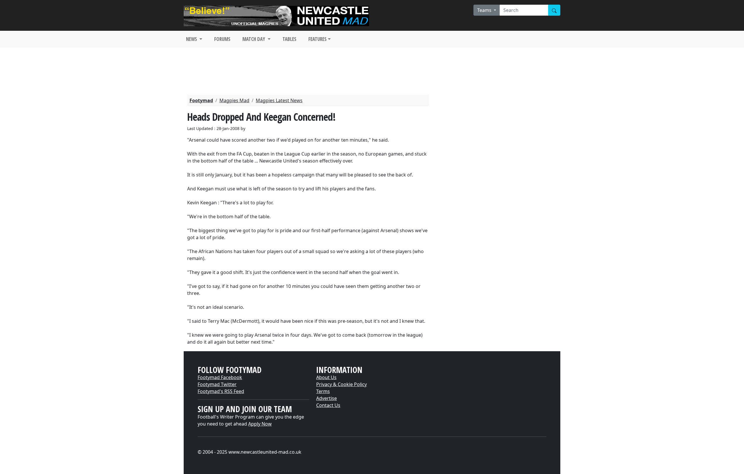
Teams (485, 10)
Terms (323, 391)
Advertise (326, 398)
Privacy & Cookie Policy (341, 384)
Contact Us (328, 405)
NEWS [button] (192, 39)
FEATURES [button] (317, 39)
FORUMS (222, 39)
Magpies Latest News (279, 100)
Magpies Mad (234, 100)
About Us (326, 377)
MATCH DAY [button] (254, 39)
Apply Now (260, 424)
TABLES (289, 39)
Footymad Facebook (220, 377)
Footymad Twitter (217, 384)
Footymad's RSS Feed (221, 391)
